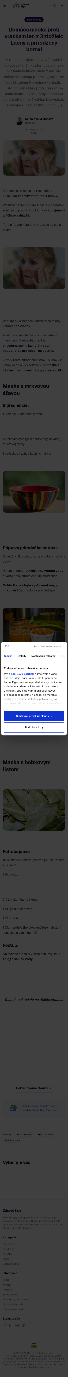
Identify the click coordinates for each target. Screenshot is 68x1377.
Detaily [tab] (22, 655)
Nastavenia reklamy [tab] (43, 655)
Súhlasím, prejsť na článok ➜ (34, 715)
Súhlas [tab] (8, 655)
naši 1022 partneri (22, 673)
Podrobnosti (32, 727)
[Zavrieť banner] (49, 646)
